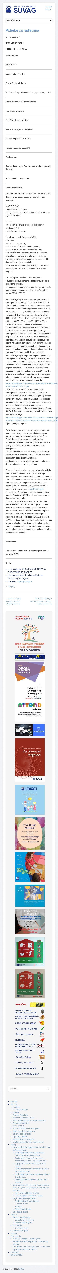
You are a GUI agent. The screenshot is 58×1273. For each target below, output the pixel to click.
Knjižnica (18, 1206)
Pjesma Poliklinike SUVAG (23, 1117)
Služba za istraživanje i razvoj (27, 1201)
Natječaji (12, 586)
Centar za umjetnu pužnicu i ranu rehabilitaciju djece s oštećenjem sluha (31, 1159)
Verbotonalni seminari (24, 1220)
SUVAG (21, 1269)
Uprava (16, 1112)
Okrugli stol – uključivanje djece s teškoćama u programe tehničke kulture (31, 1248)
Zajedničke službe (20, 1212)
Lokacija (16, 1107)
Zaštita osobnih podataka (24, 1131)
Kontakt (14, 1101)
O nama (14, 1104)
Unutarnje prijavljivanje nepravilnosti (28, 1142)
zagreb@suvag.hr (36, 489)
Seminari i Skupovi (20, 1230)
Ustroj (13, 1144)
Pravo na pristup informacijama (26, 1128)
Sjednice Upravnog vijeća (23, 1139)
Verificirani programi (23, 1222)
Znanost (14, 1214)
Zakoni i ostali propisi (22, 1134)
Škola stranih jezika (23, 1209)
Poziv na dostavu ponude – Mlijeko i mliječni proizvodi (13, 601)
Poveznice (15, 1252)
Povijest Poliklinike (20, 1115)
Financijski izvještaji (21, 1123)
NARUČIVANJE (16, 1255)
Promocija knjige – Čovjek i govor (27, 1238)
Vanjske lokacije (21, 1109)
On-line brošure (21, 1228)
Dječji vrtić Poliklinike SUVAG (27, 1193)
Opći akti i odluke (20, 1136)
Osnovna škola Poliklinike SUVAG (29, 1195)
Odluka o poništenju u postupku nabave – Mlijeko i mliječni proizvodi (41, 601)
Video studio (22, 1204)
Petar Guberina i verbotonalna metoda (29, 1120)
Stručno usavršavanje (22, 1217)
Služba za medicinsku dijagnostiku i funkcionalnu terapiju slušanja (29, 1154)
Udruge (14, 1233)
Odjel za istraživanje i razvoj (24, 1198)
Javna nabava (18, 1126)
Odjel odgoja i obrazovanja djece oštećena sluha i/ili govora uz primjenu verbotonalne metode (31, 1188)
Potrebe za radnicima (22, 30)
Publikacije (17, 1225)
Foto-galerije (16, 1236)
